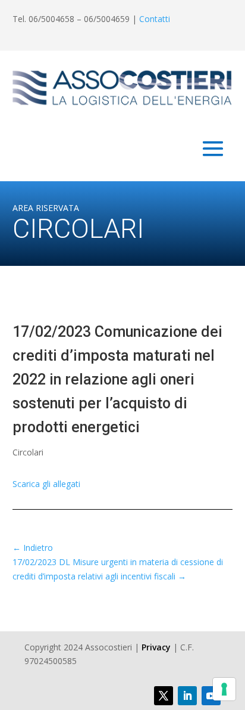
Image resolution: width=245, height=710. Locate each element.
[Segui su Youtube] (211, 695)
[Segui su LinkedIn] (187, 695)
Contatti (154, 18)
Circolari (27, 452)
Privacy (156, 647)
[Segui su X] (163, 695)
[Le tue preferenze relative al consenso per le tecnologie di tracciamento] (224, 689)
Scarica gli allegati (46, 483)
